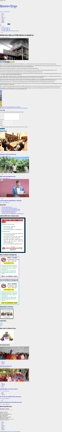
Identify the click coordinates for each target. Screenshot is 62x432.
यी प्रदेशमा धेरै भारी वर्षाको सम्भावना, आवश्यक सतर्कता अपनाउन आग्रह (11, 210)
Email (1, 123)
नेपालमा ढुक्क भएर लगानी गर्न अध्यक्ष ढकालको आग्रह (8, 154)
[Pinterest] (7, 62)
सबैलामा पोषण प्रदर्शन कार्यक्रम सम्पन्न (7, 207)
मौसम (0, 326)
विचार (2, 16)
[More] (14, 62)
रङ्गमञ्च (3, 21)
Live (0, 25)
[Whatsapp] (12, 62)
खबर (2, 361)
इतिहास (3, 392)
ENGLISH (3, 22)
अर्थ (2, 15)
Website (1, 125)
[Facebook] (1, 62)
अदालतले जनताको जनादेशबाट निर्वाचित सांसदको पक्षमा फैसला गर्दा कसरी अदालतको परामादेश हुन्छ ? (14, 108)
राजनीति (3, 14)
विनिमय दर (1, 323)
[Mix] (10, 62)
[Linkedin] (5, 62)
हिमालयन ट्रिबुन (8, 6)
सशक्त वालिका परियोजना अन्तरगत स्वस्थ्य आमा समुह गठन (9, 208)
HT (0, 37)
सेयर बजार (1, 325)
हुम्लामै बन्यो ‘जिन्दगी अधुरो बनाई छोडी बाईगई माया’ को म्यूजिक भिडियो (10, 107)
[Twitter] (2, 62)
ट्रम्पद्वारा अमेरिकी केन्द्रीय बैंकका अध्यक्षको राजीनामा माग (9, 211)
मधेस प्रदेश (3, 363)
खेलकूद (3, 20)
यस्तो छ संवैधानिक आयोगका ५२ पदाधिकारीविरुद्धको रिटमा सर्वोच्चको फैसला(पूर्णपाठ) (13, 213)
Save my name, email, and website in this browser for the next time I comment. (14, 126)
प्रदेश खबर (3, 362)
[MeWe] (9, 62)
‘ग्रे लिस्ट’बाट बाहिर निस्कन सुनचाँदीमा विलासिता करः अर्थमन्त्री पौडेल (10, 200)
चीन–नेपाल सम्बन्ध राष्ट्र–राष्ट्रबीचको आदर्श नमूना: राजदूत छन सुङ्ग (11, 209)
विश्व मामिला (3, 17)
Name (1, 121)
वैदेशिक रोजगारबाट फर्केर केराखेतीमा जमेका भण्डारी (7, 176)
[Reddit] (4, 62)
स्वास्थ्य (3, 19)
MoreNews (13, 431)
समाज (2, 13)
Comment (2, 119)
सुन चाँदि (1, 324)
